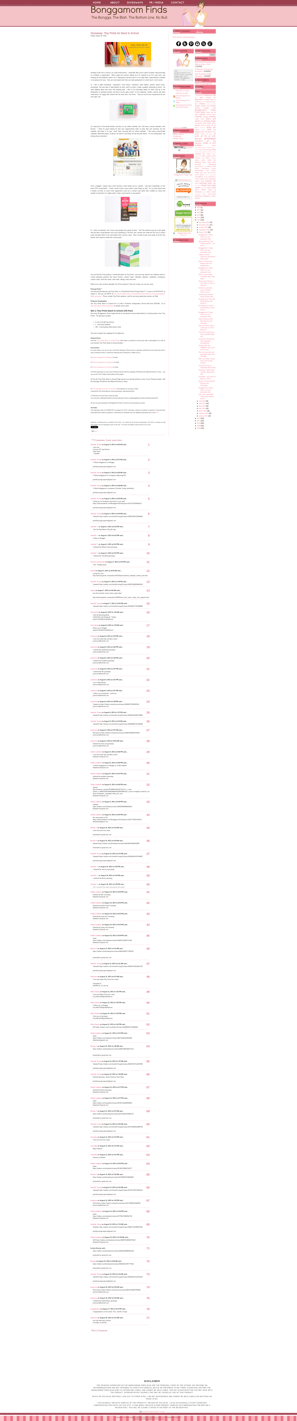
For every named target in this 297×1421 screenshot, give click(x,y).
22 (148, 679)
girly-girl (198, 139)
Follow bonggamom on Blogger (102, 357)
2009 (199, 426)
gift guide (209, 134)
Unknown (93, 976)
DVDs (209, 123)
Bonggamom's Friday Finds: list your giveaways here (206, 237)
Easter (203, 125)
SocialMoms (199, 177)
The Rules (198, 185)
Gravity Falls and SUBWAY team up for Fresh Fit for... (207, 348)
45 (148, 935)
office (207, 158)
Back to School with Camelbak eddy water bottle (207, 277)
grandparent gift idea (205, 141)
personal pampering (205, 164)
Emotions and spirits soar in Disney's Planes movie (205, 290)
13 (148, 581)
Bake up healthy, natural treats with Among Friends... (207, 361)
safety (197, 172)
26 (148, 721)
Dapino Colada (159, 1419)
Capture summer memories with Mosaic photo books (207, 257)
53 (148, 1033)
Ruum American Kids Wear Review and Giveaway (206, 321)
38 (148, 866)
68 (148, 1211)
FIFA (180, 1417)
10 (148, 553)
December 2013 (204, 222)
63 (148, 1154)
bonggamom (95, 1309)
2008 (199, 428)
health (205, 143)
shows (201, 175)
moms (204, 156)
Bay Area (202, 101)
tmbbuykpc (203, 187)
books (203, 112)
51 (148, 1013)
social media (212, 174)
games (210, 132)
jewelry (197, 149)
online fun (211, 160)
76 (148, 1309)
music (214, 156)
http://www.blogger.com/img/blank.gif (204, 147)
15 (148, 603)
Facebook (202, 127)
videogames (207, 196)
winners (197, 198)
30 (148, 762)
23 (148, 690)
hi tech (213, 143)
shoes (197, 174)
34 (148, 814)
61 (148, 1137)
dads (202, 119)
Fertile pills (177, 136)
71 (148, 1248)
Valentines (198, 196)
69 (148, 1224)
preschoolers (199, 170)
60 (148, 1124)
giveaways (210, 138)
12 (148, 570)
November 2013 (204, 225)
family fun (211, 127)
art (204, 99)
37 (148, 853)
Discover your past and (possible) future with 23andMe (206, 354)
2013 (199, 220)
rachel (92, 571)
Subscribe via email (182, 93)
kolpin (92, 590)
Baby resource (179, 134)
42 (148, 903)
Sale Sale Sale (205, 172)
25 (148, 712)
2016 (199, 212)
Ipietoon (161, 1417)
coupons (212, 117)
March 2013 (203, 411)
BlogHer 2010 (205, 106)
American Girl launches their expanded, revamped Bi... (206, 341)
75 (148, 1298)
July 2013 (202, 401)
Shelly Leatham (96, 752)
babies (208, 99)
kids (214, 150)
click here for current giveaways (184, 37)
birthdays (202, 104)
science (213, 172)
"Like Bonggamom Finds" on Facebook (104, 389)
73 (148, 1274)
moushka (93, 1137)
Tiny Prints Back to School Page (108, 340)
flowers (203, 129)
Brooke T (93, 828)
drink (204, 123)
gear (214, 132)
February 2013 (204, 413)
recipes (213, 170)
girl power (212, 136)
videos (213, 196)
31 (148, 773)
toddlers (209, 187)
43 (148, 913)
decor (202, 121)
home (214, 145)
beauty (207, 101)
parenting (198, 162)
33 (148, 801)
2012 (199, 418)
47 (148, 963)
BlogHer (197, 106)
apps (201, 97)
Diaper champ (178, 138)
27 (148, 730)
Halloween (198, 143)
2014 (199, 217)
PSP (207, 170)
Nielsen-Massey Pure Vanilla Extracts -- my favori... (207, 243)
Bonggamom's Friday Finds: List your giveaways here (206, 390)
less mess (206, 154)
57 (148, 1087)
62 (148, 1146)
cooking (205, 117)
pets (205, 166)
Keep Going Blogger (205, 149)
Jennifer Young (95, 444)
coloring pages (211, 114)
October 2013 (203, 227)
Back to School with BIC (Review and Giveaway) (207, 383)
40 (148, 884)
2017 (199, 210)
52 (148, 1024)
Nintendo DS (199, 158)
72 (148, 1261)
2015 (199, 215)
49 (148, 991)
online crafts (200, 160)
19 (148, 647)
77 (148, 1317)
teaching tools (205, 183)
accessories (199, 95)
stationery (212, 179)
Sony (205, 177)
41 (148, 892)
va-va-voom (212, 194)
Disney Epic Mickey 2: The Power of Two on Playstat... (207, 283)
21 (148, 668)
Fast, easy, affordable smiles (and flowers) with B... (206, 396)
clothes (202, 114)
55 (148, 1061)
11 (148, 562)
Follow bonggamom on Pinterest (102, 367)
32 (148, 784)
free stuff (204, 132)
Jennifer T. (94, 527)
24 (148, 701)
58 (148, 1098)
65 (148, 1174)
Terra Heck (94, 612)
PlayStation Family (209, 168)
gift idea (204, 136)
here (156, 412)
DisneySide (198, 123)
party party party (209, 162)
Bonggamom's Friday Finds (183, 175)
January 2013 (203, 416)
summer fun (210, 181)
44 (148, 924)
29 (148, 752)
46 (148, 948)
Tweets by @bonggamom (203, 84)
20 (148, 658)
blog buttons (212, 103)
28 (148, 741)
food (209, 130)
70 (148, 1237)
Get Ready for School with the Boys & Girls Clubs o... (207, 308)
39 (148, 875)
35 (148, 827)
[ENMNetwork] (183, 231)
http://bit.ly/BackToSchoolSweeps (102, 306)
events (208, 125)
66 (148, 1187)
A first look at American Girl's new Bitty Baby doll (206, 334)
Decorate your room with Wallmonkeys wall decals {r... (207, 301)
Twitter (208, 192)
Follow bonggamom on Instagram (102, 362)
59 (148, 1111)
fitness (197, 130)
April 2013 (202, 408)
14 (148, 590)
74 (148, 1287)
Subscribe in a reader (182, 90)
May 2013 (202, 406)
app (196, 97)
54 (148, 1046)
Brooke (93, 1261)
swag (196, 183)
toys (214, 188)
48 (148, 976)
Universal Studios (200, 194)
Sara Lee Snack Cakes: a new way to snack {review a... (207, 328)
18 (148, 636)
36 (148, 840)
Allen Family (95, 992)
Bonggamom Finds (177, 127)
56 (148, 1074)
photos (209, 166)
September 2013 (204, 230)
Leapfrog (198, 154)
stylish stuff (199, 181)
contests (198, 117)
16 (148, 612)
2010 (199, 423)
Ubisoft (213, 192)
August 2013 (203, 232)
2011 (199, 421)
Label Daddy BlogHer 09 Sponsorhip (205, 151)
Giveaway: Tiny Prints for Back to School (115, 33)
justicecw (93, 636)
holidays (198, 145)
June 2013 (202, 403)
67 (148, 1200)
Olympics (213, 158)
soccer (206, 174)
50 (148, 1002)
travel (197, 190)
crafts (197, 119)
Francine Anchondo (97, 562)
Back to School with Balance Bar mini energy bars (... (205, 263)
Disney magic (210, 121)
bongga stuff (210, 108)
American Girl (210, 95)
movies (208, 156)
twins (204, 192)
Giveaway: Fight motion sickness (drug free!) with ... (207, 372)
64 (148, 1163)
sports (207, 179)
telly (214, 183)
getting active (199, 134)
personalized (199, 166)
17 (148, 625)
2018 (199, 207)
